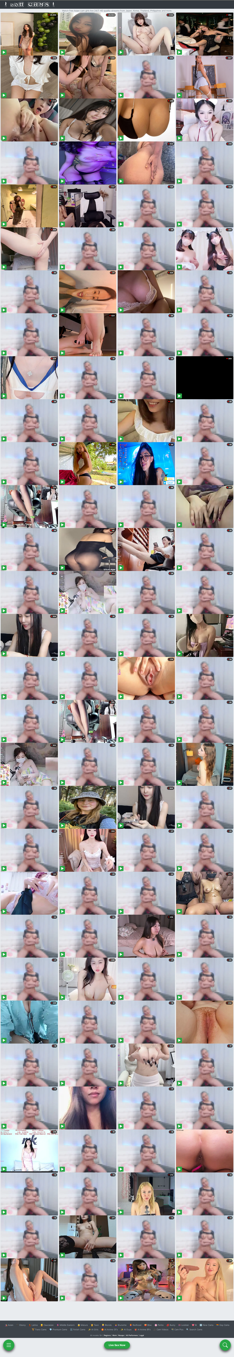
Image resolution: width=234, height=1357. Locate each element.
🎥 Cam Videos (160, 1329)
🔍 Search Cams (194, 1329)
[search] (225, 1345)
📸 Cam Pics (177, 1329)
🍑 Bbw (148, 1325)
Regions (107, 1335)
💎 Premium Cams (58, 1329)
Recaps (121, 1335)
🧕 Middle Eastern (66, 1325)
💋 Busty (171, 1325)
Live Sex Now (117, 1345)
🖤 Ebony (21, 1325)
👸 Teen (95, 1325)
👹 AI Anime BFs (142, 1329)
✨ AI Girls (93, 1329)
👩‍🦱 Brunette (121, 1325)
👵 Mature (83, 1325)
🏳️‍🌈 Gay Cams (222, 1325)
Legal (141, 1335)
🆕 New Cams (206, 1325)
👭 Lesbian (183, 1325)
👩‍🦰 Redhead (135, 1325)
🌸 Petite (159, 1325)
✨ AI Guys (126, 1329)
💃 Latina (33, 1325)
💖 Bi (194, 1325)
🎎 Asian (9, 1325)
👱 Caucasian (47, 1325)
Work (114, 1335)
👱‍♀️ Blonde (107, 1325)
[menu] (8, 1345)
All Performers (132, 1335)
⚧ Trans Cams (39, 1329)
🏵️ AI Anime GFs (109, 1329)
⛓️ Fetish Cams (77, 1329)
